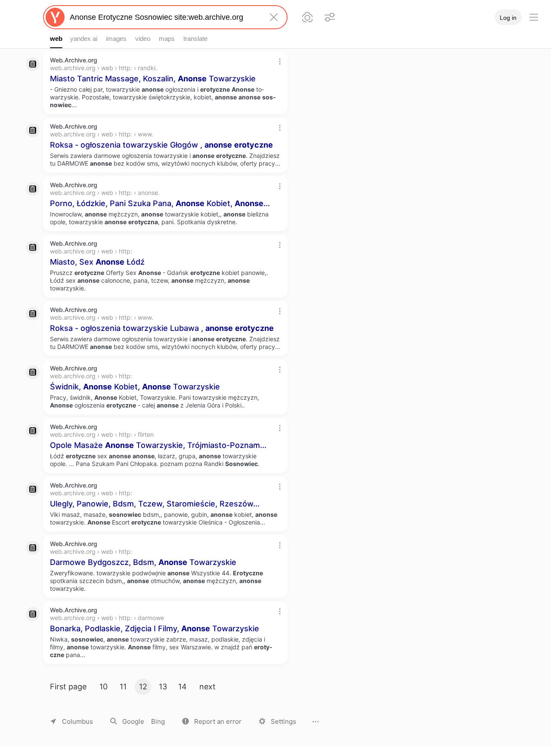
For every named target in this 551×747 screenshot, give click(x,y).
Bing (158, 721)
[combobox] (164, 17)
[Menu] (533, 17)
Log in (508, 17)
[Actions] (279, 61)
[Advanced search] (329, 17)
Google (133, 721)
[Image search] (307, 17)
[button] (211, 721)
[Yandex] (55, 17)
